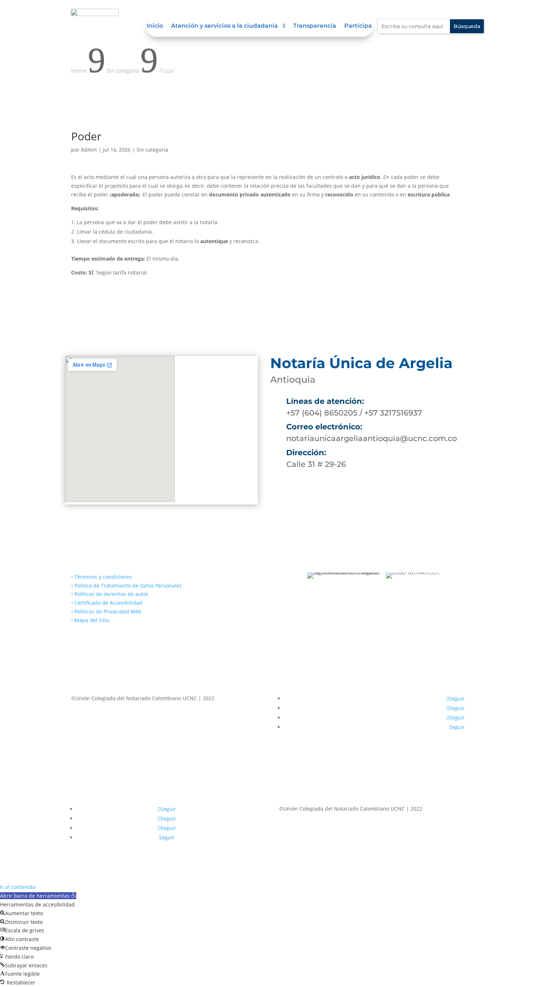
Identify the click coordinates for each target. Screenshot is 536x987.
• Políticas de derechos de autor (109, 593)
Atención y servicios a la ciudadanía (224, 26)
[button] (38, 895)
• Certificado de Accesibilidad (106, 602)
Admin (89, 149)
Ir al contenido (17, 886)
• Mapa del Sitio (91, 620)
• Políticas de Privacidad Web (106, 611)
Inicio (155, 26)
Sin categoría (152, 149)
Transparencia (314, 26)
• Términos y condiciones (101, 576)
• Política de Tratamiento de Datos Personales (126, 585)
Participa (358, 26)
